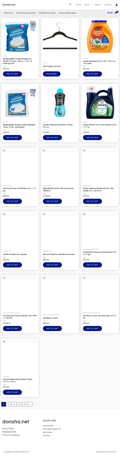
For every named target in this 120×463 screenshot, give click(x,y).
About (97, 4)
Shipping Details (9, 431)
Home (78, 4)
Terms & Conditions (11, 435)
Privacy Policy (8, 428)
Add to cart (12, 74)
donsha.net (8, 4)
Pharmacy (8, 13)
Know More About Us (52, 429)
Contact (107, 4)
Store (86, 4)
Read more (52, 74)
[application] (90, 4)
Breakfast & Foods (47, 13)
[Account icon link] (117, 5)
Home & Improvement (26, 13)
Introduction (48, 425)
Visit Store (47, 432)
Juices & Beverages (67, 13)
